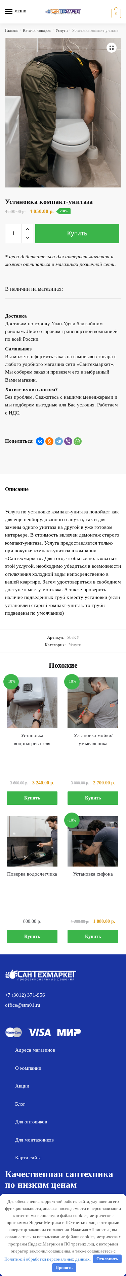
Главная (11, 30)
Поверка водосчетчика (32, 874)
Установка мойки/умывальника (93, 739)
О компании (28, 1068)
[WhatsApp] (78, 441)
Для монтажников (34, 1140)
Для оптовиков (31, 1121)
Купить (77, 233)
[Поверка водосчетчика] (32, 841)
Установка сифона (93, 874)
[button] (112, 48)
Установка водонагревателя (32, 739)
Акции (22, 1086)
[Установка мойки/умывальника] (93, 702)
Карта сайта (28, 1157)
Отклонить (107, 1258)
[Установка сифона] (93, 841)
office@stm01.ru (22, 1005)
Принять (64, 1267)
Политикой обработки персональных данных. (47, 1258)
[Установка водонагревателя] (32, 702)
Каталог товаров (37, 30)
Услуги (61, 30)
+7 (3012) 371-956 (25, 995)
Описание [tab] (17, 489)
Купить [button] (32, 797)
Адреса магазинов (35, 1050)
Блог (20, 1104)
